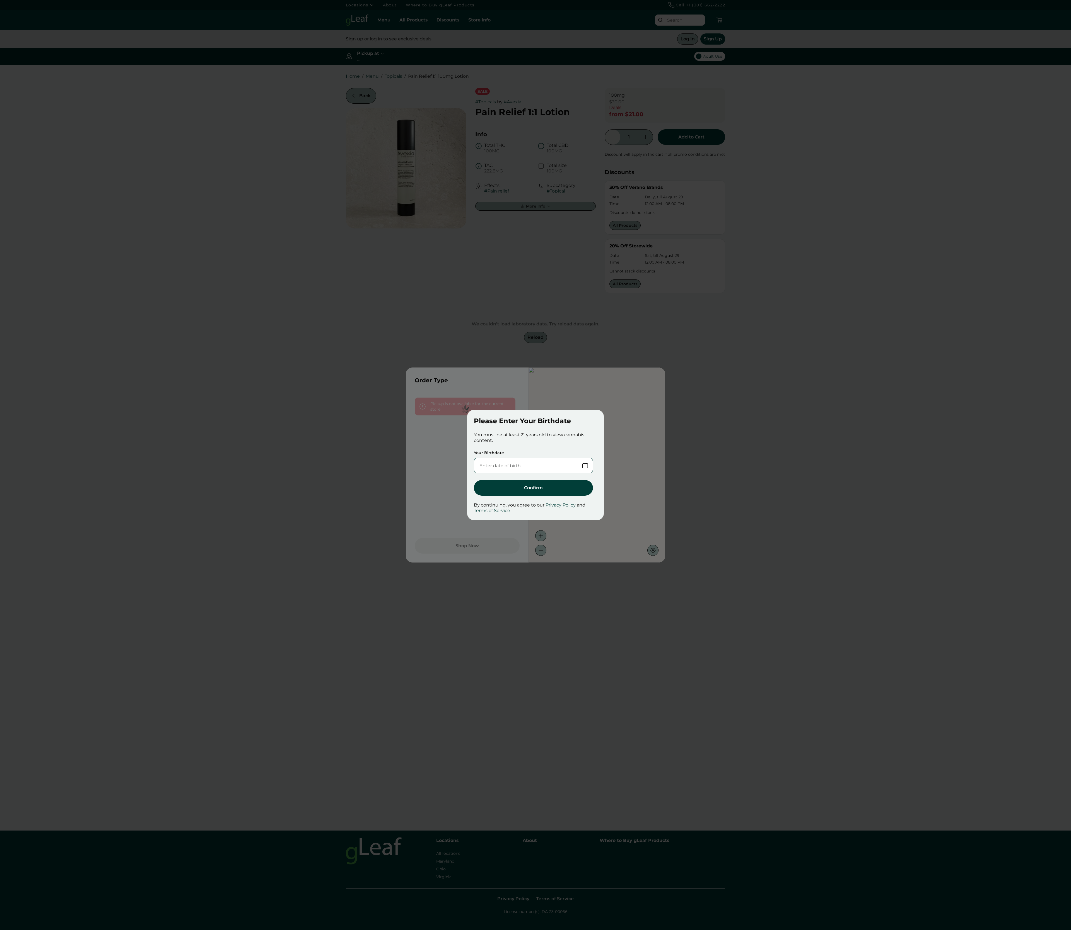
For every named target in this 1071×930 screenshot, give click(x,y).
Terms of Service (492, 510)
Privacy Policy (561, 505)
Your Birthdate (489, 452)
